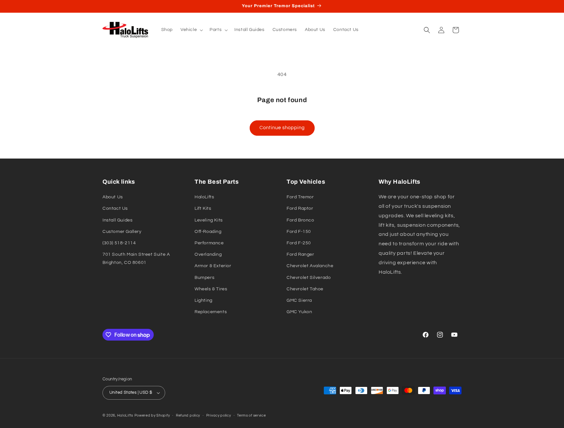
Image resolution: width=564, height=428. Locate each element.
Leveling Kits (209, 220)
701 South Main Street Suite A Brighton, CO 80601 (136, 258)
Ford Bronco (300, 220)
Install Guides (117, 220)
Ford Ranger (300, 254)
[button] (191, 30)
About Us (112, 197)
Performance (209, 243)
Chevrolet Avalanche (310, 266)
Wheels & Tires (211, 289)
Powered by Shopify (152, 415)
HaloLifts (204, 197)
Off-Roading (208, 231)
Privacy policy (218, 415)
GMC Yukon (299, 312)
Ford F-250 (299, 243)
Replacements (211, 312)
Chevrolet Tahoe (305, 289)
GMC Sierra (299, 300)
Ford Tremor (300, 197)
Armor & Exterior (213, 266)
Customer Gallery (122, 231)
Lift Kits (203, 208)
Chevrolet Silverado (309, 277)
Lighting (203, 300)
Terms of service (251, 415)
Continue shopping (282, 127)
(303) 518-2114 (119, 243)
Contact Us (115, 208)
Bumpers (204, 277)
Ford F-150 (299, 231)
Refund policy (188, 415)
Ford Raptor (300, 208)
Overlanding (208, 254)
